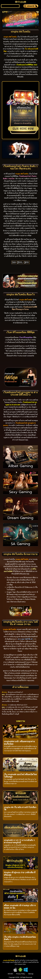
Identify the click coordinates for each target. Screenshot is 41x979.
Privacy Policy (20, 974)
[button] (10, 6)
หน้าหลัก (10, 974)
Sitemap (30, 974)
